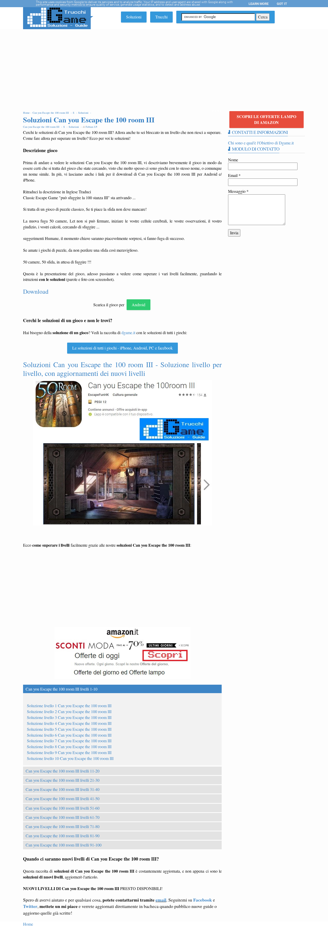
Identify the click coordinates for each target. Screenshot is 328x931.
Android (138, 304)
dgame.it (128, 332)
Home (28, 924)
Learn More (259, 4)
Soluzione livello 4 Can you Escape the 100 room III (69, 723)
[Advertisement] (164, 67)
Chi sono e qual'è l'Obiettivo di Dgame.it (261, 142)
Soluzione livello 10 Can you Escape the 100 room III (70, 758)
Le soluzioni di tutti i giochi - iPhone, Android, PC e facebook (122, 348)
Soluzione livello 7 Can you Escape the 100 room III (69, 740)
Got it (282, 4)
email (161, 899)
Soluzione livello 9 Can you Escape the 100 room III (69, 752)
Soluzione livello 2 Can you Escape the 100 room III (69, 711)
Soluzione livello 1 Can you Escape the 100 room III (69, 705)
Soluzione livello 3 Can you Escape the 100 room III (69, 717)
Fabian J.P (91, 127)
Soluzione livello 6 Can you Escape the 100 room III (69, 735)
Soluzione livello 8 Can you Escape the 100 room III (69, 746)
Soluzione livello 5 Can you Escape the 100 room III (69, 729)
